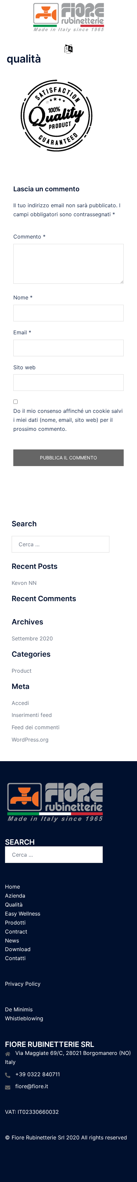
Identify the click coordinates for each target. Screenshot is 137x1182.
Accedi (20, 703)
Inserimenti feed (32, 715)
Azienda (15, 895)
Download (18, 949)
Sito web (24, 367)
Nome (23, 297)
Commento (29, 236)
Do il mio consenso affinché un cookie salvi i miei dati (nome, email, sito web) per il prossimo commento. (68, 420)
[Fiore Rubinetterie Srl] (68, 17)
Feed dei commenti (36, 727)
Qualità (14, 904)
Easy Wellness (22, 913)
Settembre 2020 (32, 638)
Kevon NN (24, 583)
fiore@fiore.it (31, 1086)
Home (12, 886)
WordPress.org (30, 739)
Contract (16, 931)
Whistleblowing (24, 1018)
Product (22, 670)
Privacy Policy (23, 983)
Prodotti (15, 922)
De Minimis (19, 1009)
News (12, 940)
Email (22, 332)
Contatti (15, 958)
